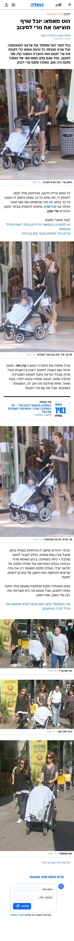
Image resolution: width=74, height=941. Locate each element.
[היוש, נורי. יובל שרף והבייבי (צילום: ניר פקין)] (37, 127)
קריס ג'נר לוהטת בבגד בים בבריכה (46, 233)
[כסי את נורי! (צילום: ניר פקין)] (37, 646)
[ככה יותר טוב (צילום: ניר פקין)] (37, 707)
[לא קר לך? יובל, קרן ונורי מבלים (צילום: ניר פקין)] (37, 299)
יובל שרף (65, 863)
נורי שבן (55, 863)
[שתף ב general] (6, 5)
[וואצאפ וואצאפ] (13, 5)
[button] (58, 4)
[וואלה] (37, 5)
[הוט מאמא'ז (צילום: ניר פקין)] (37, 798)
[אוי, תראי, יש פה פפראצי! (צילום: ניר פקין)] (37, 484)
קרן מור (46, 863)
